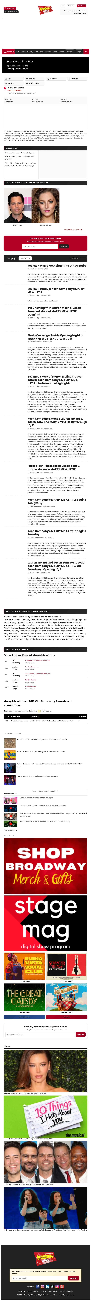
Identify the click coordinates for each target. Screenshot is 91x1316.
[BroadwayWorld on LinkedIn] (47, 1287)
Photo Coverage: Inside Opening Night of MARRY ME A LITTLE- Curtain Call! (55, 336)
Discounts (66, 1017)
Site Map (69, 1291)
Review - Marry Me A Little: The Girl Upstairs (20, 153)
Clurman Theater (16, 88)
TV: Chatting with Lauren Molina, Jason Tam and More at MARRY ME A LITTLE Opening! (54, 311)
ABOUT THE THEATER (15, 90)
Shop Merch (10, 8)
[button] (86, 51)
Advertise (21, 1291)
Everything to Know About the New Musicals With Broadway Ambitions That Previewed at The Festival (45, 1230)
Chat (36, 52)
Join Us (43, 1291)
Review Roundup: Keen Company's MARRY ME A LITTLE (56, 290)
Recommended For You (12, 733)
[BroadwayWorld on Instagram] (43, 1287)
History (75, 79)
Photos (11, 83)
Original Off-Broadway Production (37, 660)
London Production (32, 667)
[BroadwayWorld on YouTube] (62, 1287)
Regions (62, 1291)
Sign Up (64, 246)
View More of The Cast (73, 230)
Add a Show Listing (11, 12)
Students (48, 52)
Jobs (41, 52)
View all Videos (9, 830)
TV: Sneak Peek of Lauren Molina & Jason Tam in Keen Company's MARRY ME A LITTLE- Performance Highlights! (55, 380)
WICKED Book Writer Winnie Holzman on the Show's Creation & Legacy (45, 821)
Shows (23, 52)
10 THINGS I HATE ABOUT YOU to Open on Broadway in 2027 (28, 1139)
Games (61, 52)
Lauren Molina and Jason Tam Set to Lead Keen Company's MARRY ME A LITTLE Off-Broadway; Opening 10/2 (56, 566)
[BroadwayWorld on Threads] (57, 1287)
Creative (53, 79)
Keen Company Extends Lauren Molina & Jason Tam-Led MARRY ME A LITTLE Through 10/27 (57, 422)
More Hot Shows (24, 1017)
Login (79, 52)
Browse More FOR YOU (44, 791)
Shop (55, 52)
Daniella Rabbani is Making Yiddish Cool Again (36, 798)
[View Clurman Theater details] (45, 117)
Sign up (80, 1034)
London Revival (30, 680)
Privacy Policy (68, 1295)
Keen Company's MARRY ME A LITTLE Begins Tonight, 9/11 (57, 501)
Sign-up (71, 6)
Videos (32, 79)
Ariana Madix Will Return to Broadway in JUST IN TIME (25, 1093)
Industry (30, 52)
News (17, 52)
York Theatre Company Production (37, 673)
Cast (10, 79)
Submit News (52, 1291)
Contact (36, 1291)
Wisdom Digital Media (40, 1295)
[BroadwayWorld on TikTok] (52, 1287)
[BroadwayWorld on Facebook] (38, 1287)
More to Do (34, 83)
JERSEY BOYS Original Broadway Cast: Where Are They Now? (29, 1184)
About (29, 1291)
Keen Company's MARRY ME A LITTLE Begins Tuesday (57, 532)
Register (69, 52)
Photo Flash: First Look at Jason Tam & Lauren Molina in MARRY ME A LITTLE (54, 467)
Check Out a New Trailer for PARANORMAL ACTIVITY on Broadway (43, 806)
